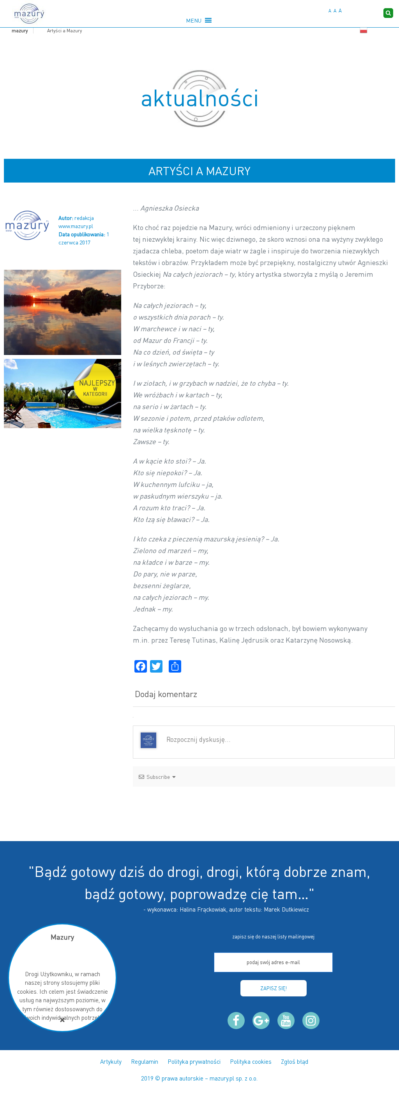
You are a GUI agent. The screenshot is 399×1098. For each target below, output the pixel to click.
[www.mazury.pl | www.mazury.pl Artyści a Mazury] (29, 13)
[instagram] (311, 1020)
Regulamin (144, 1061)
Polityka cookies (251, 1061)
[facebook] (236, 1020)
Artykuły (111, 1061)
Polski (363, 30)
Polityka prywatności (194, 1061)
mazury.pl (222, 1078)
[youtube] (286, 1020)
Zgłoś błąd (294, 1061)
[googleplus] (261, 1020)
